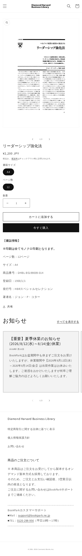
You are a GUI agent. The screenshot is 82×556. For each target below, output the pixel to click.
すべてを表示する (68, 321)
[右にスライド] (49, 139)
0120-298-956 (25, 520)
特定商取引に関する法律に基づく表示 (31, 429)
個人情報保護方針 (19, 437)
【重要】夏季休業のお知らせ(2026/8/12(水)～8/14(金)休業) (35, 341)
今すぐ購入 (41, 228)
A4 (8, 172)
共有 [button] (10, 306)
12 (8, 187)
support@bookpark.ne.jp (34, 515)
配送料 (15, 158)
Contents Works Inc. (46, 549)
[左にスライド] (32, 139)
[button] (5, 6)
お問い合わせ (16, 446)
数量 (5, 195)
